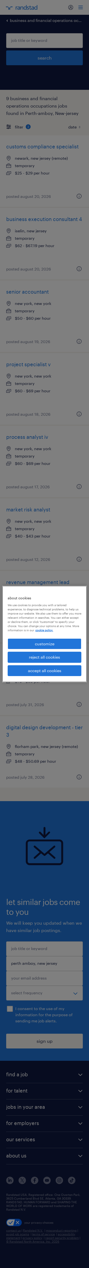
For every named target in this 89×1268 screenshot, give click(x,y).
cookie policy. (44, 630)
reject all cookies (44, 657)
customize (44, 643)
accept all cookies (44, 670)
